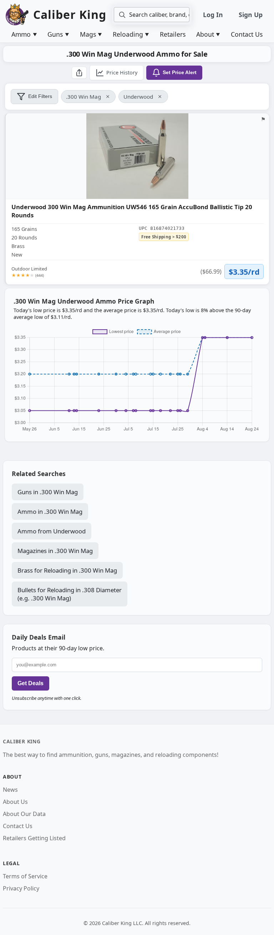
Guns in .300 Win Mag (47, 492)
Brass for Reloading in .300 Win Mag (67, 570)
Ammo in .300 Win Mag (49, 511)
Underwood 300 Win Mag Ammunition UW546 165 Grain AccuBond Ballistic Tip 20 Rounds (131, 211)
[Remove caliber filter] (108, 96)
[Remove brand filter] (160, 96)
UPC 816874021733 (161, 228)
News (10, 790)
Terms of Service (25, 876)
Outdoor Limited (29, 271)
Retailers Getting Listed (34, 838)
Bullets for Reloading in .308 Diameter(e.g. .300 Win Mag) (69, 594)
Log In (213, 14)
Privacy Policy (21, 888)
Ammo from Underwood (51, 531)
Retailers (173, 34)
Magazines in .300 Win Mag (55, 551)
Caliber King (21, 741)
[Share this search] (79, 73)
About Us (15, 802)
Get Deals (30, 683)
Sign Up (251, 14)
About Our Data (24, 814)
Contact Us (247, 34)
